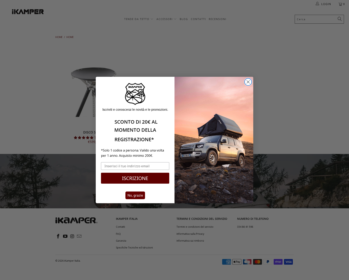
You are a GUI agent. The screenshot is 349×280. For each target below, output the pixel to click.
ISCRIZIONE (135, 178)
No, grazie (135, 195)
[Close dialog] (248, 81)
